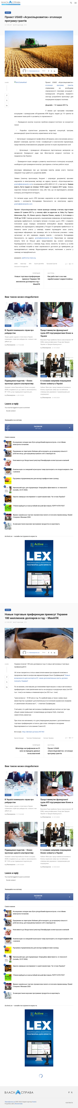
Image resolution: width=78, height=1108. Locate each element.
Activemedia (18, 1103)
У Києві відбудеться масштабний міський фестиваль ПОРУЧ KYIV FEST (39, 506)
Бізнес (8, 12)
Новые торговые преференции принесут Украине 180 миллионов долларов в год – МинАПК (27, 280)
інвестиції (23, 263)
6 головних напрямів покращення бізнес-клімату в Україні (55, 382)
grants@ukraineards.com (23, 184)
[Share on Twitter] (7, 100)
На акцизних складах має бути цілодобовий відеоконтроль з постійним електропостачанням (39, 443)
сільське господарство (21, 266)
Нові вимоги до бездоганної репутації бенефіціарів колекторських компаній (41, 460)
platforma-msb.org (29, 258)
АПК (30, 263)
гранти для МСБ (39, 263)
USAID (16, 263)
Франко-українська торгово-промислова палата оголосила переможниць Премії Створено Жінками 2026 (42, 516)
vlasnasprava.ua (34, 71)
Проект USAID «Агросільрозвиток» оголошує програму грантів (60, 750)
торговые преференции (34, 738)
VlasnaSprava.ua (10, 1102)
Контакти (69, 1103)
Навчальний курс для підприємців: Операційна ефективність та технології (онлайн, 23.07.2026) (40, 489)
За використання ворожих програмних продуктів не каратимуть (36, 524)
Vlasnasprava (11, 345)
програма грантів (52, 263)
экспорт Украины (48, 738)
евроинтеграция (19, 738)
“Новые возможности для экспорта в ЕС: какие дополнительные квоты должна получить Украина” (42, 678)
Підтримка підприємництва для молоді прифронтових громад (36, 478)
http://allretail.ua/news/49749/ (33, 732)
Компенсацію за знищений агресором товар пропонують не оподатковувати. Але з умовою (43, 471)
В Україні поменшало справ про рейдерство (19, 331)
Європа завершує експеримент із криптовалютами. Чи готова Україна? (39, 497)
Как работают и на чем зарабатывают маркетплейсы (60, 277)
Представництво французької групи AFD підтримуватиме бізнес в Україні (56, 333)
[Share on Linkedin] (7, 105)
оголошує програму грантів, (59, 85)
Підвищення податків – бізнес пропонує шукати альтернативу (19, 382)
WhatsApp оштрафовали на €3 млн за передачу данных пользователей (28, 750)
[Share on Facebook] (7, 95)
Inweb (34, 1102)
